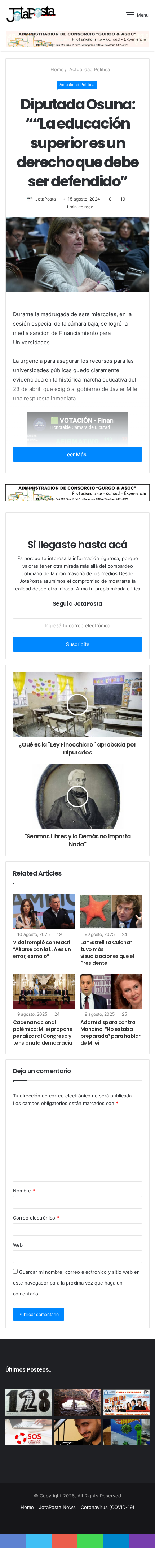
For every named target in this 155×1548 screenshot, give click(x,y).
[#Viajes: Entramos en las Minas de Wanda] (77, 1402)
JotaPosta (45, 199)
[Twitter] (73, 1521)
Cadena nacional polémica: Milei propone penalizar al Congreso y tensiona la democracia (42, 1032)
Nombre (24, 1191)
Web (18, 1245)
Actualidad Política (89, 69)
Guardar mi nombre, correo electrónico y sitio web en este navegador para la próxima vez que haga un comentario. (76, 1283)
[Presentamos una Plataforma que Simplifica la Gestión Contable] (28, 1432)
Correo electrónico (36, 1218)
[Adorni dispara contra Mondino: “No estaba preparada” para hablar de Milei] (111, 991)
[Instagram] (99, 1521)
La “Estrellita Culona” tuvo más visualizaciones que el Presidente (107, 953)
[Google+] (56, 1521)
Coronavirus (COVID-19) (107, 1507)
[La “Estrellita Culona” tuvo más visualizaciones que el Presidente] (111, 911)
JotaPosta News (57, 1507)
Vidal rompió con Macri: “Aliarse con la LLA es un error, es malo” (42, 949)
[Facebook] (64, 1521)
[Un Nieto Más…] (28, 1402)
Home (56, 69)
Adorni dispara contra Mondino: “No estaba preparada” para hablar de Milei (110, 1032)
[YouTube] (90, 1521)
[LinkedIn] (82, 1521)
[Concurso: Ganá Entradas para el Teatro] (126, 1402)
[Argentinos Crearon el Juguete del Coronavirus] (126, 1432)
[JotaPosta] (30, 13)
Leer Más (76, 454)
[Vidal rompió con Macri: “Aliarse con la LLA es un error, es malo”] (44, 911)
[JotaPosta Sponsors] (77, 38)
